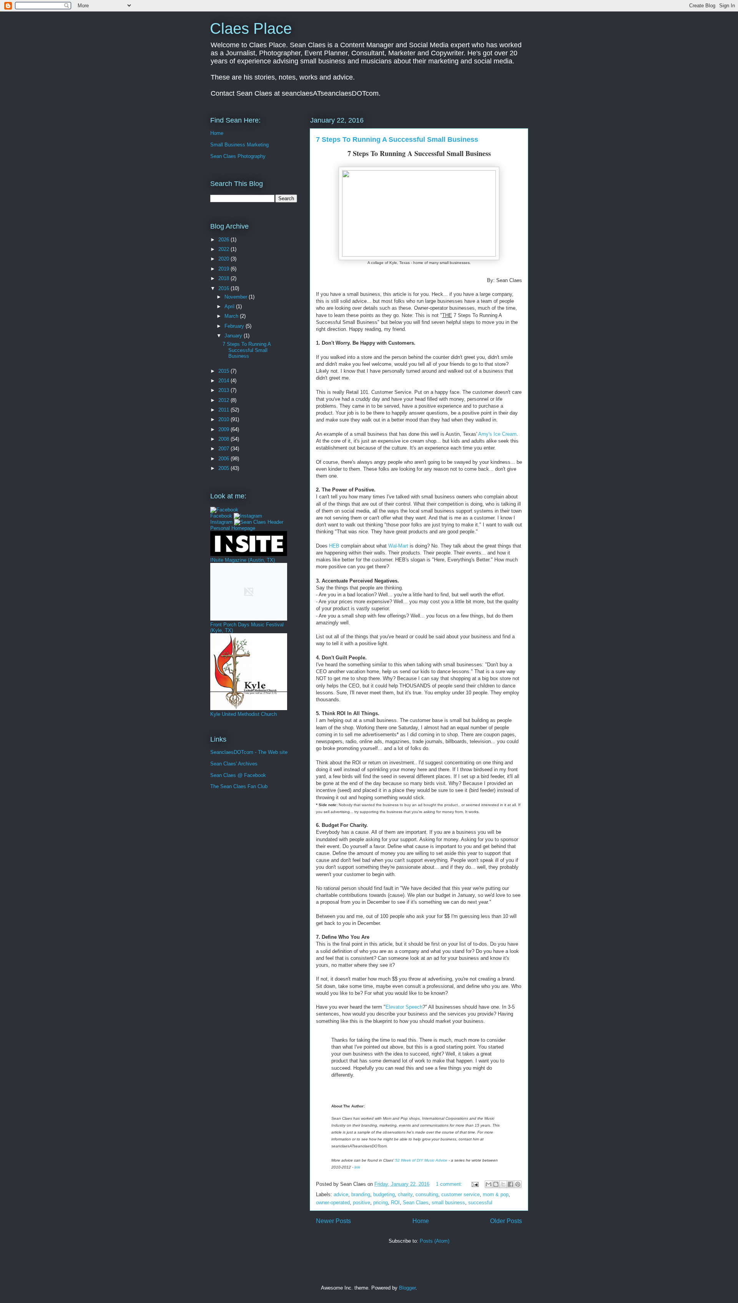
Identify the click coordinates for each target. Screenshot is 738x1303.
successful (480, 1202)
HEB (334, 546)
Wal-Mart (398, 546)
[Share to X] (503, 1184)
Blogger (407, 1288)
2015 (224, 371)
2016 (224, 288)
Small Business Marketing (239, 145)
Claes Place (251, 28)
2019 (224, 269)
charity (405, 1194)
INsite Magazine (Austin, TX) (242, 560)
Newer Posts (333, 1221)
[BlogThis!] (496, 1184)
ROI (395, 1202)
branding (360, 1194)
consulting (427, 1194)
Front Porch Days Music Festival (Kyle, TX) (247, 627)
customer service (460, 1194)
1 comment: (450, 1184)
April (230, 306)
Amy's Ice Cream (497, 434)
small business (448, 1202)
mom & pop (496, 1194)
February (235, 326)
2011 (224, 410)
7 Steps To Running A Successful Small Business (397, 139)
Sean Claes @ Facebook (238, 775)
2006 (224, 458)
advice (341, 1194)
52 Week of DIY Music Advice (421, 1160)
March (232, 316)
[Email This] (488, 1184)
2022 (224, 249)
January (234, 336)
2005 (224, 468)
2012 (224, 400)
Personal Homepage (232, 528)
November (236, 297)
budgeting (384, 1194)
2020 (224, 259)
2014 (224, 380)
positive (361, 1202)
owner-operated (333, 1202)
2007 (224, 448)
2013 (224, 390)
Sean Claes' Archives (234, 764)
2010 (224, 419)
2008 (224, 439)
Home (420, 1221)
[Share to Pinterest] (518, 1184)
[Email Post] (474, 1184)
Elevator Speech (404, 1007)
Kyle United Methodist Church (243, 714)
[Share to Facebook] (510, 1184)
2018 (224, 278)
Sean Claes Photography (238, 156)
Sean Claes (416, 1202)
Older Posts (506, 1221)
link (357, 1167)
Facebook (221, 516)
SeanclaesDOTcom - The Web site (249, 752)
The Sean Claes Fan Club (239, 786)
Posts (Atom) (434, 1241)
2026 (224, 239)
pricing (380, 1202)
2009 (224, 429)
